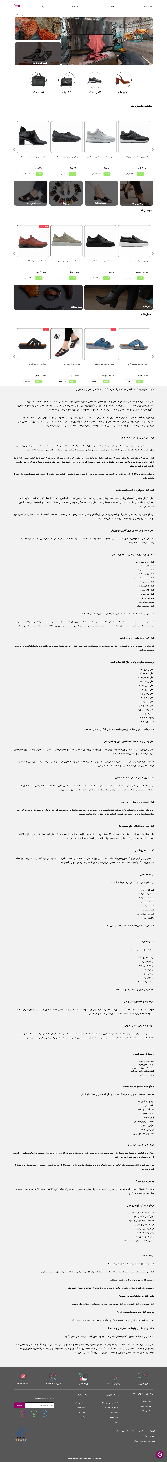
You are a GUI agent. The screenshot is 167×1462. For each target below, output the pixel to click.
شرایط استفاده (114, 1412)
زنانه (42, 6)
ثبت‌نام (15, 14)
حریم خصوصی (114, 1417)
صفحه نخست (147, 6)
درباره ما (83, 1417)
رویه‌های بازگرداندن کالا (111, 1407)
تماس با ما (82, 1412)
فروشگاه (110, 6)
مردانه (76, 6)
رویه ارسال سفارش (145, 1406)
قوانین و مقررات (80, 1407)
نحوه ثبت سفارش (145, 1401)
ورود (22, 14)
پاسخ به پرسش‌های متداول (110, 1403)
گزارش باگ (115, 1422)
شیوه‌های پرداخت (146, 1410)
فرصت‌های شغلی (80, 1403)
